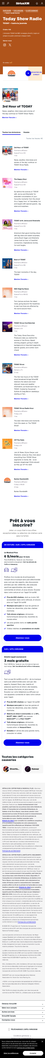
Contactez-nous (8, 1020)
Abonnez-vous (22, 638)
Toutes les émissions (11, 132)
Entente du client (8, 821)
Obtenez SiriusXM (9, 1004)
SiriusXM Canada (9, 1016)
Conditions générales (21, 1036)
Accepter (33, 1053)
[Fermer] (42, 1041)
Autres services (8, 1012)
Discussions (18, 10)
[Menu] (3, 3)
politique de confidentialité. (26, 1048)
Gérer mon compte (9, 1008)
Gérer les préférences (11, 1053)
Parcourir (7, 10)
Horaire (26, 132)
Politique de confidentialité (11, 851)
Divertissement (32, 10)
